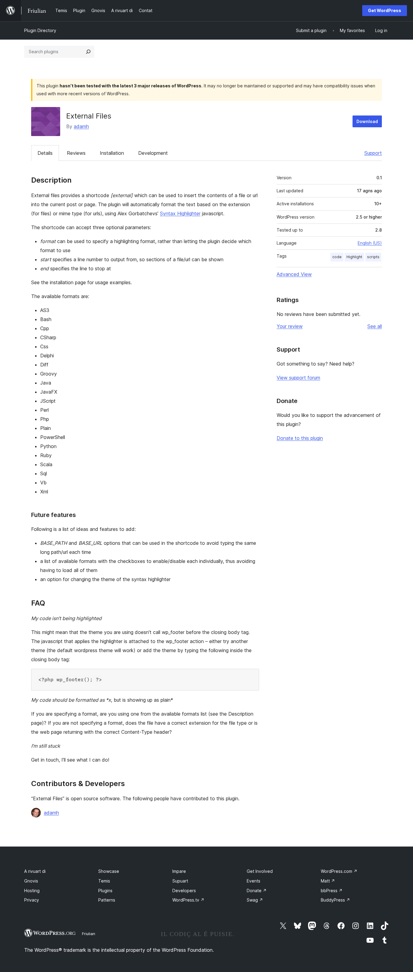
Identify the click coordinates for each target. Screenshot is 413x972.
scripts (373, 257)
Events (253, 880)
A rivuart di (35, 871)
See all (374, 326)
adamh (81, 126)
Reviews (76, 153)
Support (373, 153)
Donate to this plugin (300, 438)
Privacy (31, 899)
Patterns (106, 899)
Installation (112, 153)
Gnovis (31, 880)
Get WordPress (384, 10)
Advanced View (294, 274)
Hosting (32, 890)
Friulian (88, 933)
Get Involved (260, 871)
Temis (104, 880)
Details (45, 153)
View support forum (298, 378)
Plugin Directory (40, 30)
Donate (257, 890)
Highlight (354, 257)
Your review (290, 326)
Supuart (180, 880)
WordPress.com (339, 871)
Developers (184, 890)
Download (367, 121)
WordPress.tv (188, 899)
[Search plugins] (88, 52)
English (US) (370, 242)
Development (153, 153)
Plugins (105, 890)
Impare (179, 871)
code (337, 257)
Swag (255, 899)
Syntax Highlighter (180, 213)
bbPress (332, 890)
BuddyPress (335, 899)
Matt (328, 880)
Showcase (108, 871)
